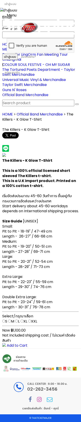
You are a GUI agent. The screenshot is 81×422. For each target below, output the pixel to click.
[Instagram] (39, 399)
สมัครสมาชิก (12, 72)
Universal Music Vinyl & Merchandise (34, 79)
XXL (34, 321)
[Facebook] (30, 399)
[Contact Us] (50, 399)
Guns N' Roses (14, 89)
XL (25, 321)
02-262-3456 (42, 389)
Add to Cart (16, 345)
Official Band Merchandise (25, 94)
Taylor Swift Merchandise (24, 84)
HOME (7, 114)
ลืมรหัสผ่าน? (28, 57)
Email (7, 17)
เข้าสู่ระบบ (10, 4)
